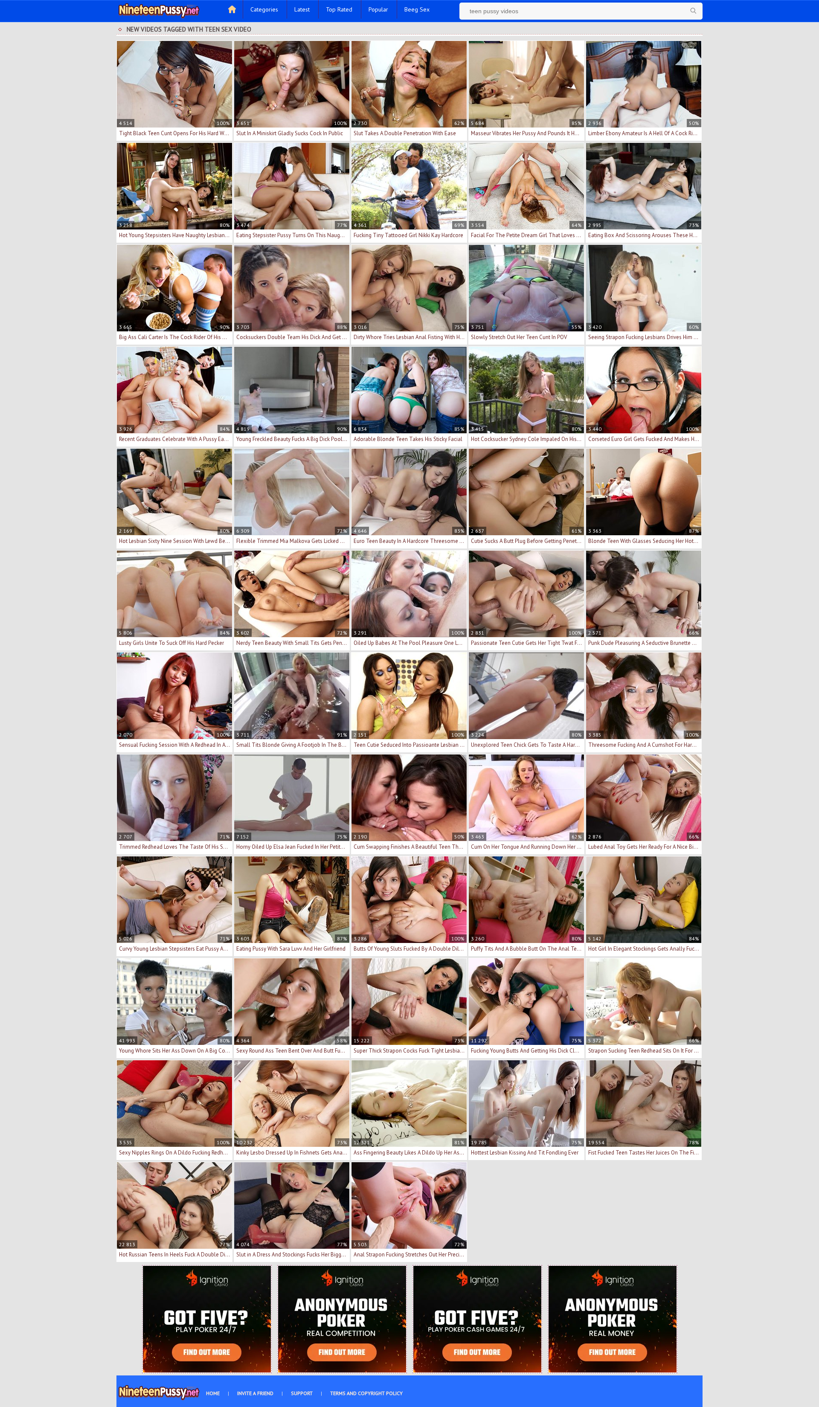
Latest (302, 9)
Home (213, 1393)
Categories (264, 9)
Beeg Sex (417, 9)
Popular (378, 9)
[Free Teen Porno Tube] (159, 9)
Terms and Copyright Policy (366, 1393)
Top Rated (339, 9)
